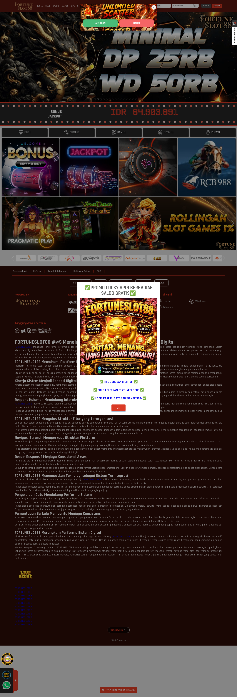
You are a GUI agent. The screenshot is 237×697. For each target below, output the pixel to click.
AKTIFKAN (100, 23)
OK (118, 407)
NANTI (136, 23)
